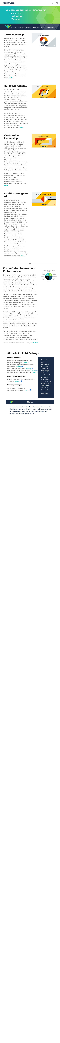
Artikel (25, 363)
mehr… (23, 256)
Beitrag (18, 367)
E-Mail (35, 343)
